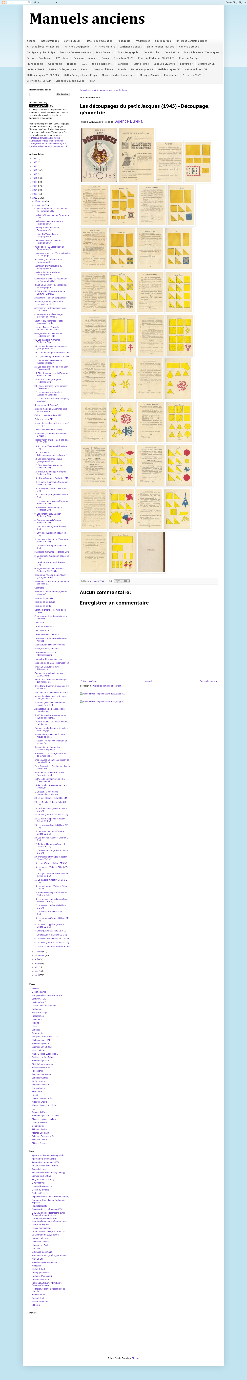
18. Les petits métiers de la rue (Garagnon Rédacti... (48, 460)
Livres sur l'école (103, 69)
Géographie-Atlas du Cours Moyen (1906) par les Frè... (50, 576)
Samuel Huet (38, 1298)
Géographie (55, 63)
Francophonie (35, 63)
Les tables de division (44, 626)
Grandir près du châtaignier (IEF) (47, 1209)
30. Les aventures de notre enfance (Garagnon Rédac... (50, 347)
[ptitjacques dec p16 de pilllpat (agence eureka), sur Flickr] (94, 356)
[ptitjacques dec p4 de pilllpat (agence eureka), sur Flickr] (94, 225)
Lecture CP (186, 63)
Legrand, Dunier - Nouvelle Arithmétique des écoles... (47, 328)
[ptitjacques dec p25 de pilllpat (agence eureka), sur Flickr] (122, 442)
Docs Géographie (128, 52)
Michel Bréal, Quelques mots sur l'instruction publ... (49, 773)
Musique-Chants (149, 75)
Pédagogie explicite (41, 1273)
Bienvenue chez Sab (41, 1176)
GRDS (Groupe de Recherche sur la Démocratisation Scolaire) (48, 1214)
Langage (123, 63)
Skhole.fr (36, 1305)
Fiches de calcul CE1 (44, 419)
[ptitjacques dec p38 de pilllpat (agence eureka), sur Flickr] (151, 572)
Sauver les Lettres (40, 1301)
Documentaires (39, 992)
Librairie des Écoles (41, 1245)
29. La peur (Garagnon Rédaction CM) (52, 353)
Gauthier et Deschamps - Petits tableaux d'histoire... (48, 322)
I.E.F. (84, 63)
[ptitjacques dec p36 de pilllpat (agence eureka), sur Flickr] (94, 572)
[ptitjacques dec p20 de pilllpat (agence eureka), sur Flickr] (94, 399)
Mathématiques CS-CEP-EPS (43, 75)
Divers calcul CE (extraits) (46, 405)
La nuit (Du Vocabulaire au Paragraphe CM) (46, 229)
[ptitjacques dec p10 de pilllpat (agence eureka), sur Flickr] (150, 269)
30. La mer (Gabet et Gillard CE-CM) (51, 798)
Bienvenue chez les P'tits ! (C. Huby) (48, 1172)
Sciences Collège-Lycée (70, 80)
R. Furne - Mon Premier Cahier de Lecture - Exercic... (49, 292)
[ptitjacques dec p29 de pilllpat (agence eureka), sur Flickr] (122, 486)
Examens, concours (85, 58)
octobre (38, 951)
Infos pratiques (50, 40)
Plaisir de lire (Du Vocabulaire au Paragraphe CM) (49, 248)
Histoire (72, 63)
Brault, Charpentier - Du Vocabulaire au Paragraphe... (51, 286)
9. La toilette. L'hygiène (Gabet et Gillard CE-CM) (49, 925)
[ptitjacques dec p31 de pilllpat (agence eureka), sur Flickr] (179, 486)
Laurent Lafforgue (40, 1238)
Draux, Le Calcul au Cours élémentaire (46, 668)
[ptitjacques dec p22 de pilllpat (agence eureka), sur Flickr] (149, 399)
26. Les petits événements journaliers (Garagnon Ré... (51, 368)
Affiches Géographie (77, 46)
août (37, 959)
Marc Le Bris (37, 1259)
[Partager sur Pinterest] (128, 581)
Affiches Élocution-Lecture (43, 46)
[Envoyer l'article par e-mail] (110, 581)
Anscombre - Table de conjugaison (50, 298)
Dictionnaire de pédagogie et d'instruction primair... (47, 748)
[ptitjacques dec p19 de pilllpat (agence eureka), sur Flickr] (180, 356)
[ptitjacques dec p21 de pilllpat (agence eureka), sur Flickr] (121, 399)
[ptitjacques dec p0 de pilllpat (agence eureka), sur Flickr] (99, 182)
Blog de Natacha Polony (43, 1179)
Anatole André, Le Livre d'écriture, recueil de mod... (49, 735)
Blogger (135, 1358)
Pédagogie (124, 40)
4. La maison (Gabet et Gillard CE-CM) (52, 946)
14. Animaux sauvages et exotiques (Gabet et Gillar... (50, 894)
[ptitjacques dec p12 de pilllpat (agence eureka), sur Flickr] (94, 312)
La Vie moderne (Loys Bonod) (45, 1235)
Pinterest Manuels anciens (191, 40)
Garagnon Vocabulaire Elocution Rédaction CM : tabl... (49, 334)
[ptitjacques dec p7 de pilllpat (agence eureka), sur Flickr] (181, 225)
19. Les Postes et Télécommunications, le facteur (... (51, 453)
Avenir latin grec (39, 1169)
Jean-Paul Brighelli (40, 1224)
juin (37, 967)
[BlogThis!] (119, 581)
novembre (40, 205)
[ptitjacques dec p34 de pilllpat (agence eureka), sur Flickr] (149, 529)
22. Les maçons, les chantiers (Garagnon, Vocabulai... (47, 393)
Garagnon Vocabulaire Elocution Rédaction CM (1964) (49, 569)
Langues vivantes (164, 63)
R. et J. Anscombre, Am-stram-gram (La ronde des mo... (50, 716)
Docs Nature (171, 52)
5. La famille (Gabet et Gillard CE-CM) (51, 943)
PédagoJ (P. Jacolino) (42, 1276)
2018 (35, 174)
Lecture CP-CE (206, 63)
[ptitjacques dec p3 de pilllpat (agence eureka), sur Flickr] (197, 182)
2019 (35, 170)
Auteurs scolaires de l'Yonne (45, 1166)
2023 (35, 162)
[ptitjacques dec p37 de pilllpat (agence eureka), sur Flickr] (122, 572)
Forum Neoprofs (39, 1206)
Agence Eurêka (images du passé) (48, 1155)
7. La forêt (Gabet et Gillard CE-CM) (50, 935)
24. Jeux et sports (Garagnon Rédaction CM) (47, 380)
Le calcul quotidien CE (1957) (48, 430)
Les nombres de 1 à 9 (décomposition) (52, 663)
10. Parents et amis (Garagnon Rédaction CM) (48, 508)
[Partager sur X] (122, 581)
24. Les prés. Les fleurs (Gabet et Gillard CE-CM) (49, 832)
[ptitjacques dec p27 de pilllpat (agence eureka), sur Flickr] (179, 442)
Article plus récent (89, 681)
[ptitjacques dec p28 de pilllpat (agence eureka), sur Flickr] (94, 486)
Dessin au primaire (40, 1190)
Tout (92, 80)
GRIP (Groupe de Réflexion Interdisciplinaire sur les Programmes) (49, 1219)
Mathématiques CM (196, 69)
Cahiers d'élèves (189, 46)
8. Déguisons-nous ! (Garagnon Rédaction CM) (48, 521)
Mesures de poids (42, 606)
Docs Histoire (151, 52)
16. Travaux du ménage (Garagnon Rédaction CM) (50, 473)
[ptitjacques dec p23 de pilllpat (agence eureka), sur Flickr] (177, 399)
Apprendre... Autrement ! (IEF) (45, 1162)
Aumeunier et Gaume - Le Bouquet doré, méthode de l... (50, 697)
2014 (35, 190)
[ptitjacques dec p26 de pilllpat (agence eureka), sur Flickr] (151, 442)
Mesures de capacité (43, 598)
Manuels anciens (87, 19)
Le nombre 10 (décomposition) (48, 659)
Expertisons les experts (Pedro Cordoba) (50, 1197)
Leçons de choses (40, 1242)
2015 (35, 186)
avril (37, 975)
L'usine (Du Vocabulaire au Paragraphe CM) (46, 235)
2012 (35, 198)
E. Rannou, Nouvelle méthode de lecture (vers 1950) (49, 704)
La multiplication (41, 630)
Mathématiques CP (142, 69)
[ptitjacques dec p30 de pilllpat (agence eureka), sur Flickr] (150, 486)
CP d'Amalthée (39, 1183)
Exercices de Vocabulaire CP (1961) (51, 692)
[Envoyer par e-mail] (116, 581)
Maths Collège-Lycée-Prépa (80, 75)
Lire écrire (36, 1248)
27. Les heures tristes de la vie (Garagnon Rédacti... (48, 361)
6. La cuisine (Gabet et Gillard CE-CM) (51, 939)
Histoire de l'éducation (99, 40)
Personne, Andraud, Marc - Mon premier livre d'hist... (48, 302)
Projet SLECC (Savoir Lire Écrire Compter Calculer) (47, 1284)
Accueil (31, 40)
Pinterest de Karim (40, 1279)
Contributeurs (72, 40)
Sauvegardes (163, 40)
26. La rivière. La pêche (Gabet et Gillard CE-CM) (49, 820)
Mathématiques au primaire (44, 1262)
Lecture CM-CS (35, 69)
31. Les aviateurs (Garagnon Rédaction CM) (47, 341)
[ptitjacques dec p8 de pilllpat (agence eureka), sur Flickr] (94, 269)
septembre (40, 955)
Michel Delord (38, 1269)
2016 (35, 182)
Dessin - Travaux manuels (75, 52)
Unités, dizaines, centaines (46, 648)
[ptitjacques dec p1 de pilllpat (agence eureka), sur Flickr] (136, 182)
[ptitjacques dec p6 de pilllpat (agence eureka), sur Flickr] (152, 225)
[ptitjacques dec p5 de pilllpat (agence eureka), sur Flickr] (123, 225)
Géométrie (39, 588)
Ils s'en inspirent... (102, 63)
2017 (35, 178)
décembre (40, 201)
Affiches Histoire (105, 46)
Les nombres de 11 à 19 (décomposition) (45, 654)
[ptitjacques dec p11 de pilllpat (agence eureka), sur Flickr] (178, 269)
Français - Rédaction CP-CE (117, 58)
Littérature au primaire (42, 1252)
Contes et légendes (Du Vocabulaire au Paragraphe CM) (51, 210)
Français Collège (189, 58)
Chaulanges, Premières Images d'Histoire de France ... (48, 315)
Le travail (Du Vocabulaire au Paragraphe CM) (47, 241)
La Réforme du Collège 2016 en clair (49, 1231)
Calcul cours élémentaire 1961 (48, 415)
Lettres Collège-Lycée (62, 69)
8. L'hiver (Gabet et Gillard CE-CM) (50, 931)
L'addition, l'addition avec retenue (49, 645)
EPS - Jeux (62, 58)
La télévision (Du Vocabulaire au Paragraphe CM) (49, 222)
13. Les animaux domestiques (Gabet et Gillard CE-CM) (51, 900)
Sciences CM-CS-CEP (39, 80)
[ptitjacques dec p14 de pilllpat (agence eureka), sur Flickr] (150, 312)
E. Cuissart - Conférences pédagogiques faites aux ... (47, 793)
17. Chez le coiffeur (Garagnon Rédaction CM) (48, 466)
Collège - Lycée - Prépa (41, 52)
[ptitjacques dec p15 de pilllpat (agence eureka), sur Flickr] (178, 312)
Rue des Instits (38, 1294)
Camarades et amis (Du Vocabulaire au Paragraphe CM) (51, 280)
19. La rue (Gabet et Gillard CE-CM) (50, 863)
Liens (84, 69)
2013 (35, 194)
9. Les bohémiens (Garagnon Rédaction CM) (47, 515)
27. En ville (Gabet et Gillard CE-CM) (51, 815)
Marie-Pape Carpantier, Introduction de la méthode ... (50, 754)
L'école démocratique (42, 1228)
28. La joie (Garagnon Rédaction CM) (51, 356)
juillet (37, 963)
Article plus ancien (208, 681)
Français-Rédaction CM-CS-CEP (156, 58)
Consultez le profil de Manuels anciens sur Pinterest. (104, 90)
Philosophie (171, 75)
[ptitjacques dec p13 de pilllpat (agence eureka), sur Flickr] (122, 312)
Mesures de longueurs (44, 602)
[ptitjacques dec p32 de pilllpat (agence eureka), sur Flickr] (94, 529)
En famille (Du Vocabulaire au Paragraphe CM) (48, 260)
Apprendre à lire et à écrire (44, 1159)
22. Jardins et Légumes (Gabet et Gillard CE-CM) (49, 845)
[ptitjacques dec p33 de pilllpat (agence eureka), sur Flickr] (121, 529)
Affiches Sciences (131, 46)
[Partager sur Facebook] (125, 581)
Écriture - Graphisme (39, 58)
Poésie (122, 69)
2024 (35, 158)
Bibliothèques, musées (160, 46)
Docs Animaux (104, 52)
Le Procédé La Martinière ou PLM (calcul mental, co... (49, 780)
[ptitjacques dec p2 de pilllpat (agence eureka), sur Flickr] (169, 182)
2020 (35, 166)
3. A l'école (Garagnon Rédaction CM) (51, 552)
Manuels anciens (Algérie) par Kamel (49, 1255)
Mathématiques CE (169, 69)
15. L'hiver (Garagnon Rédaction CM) (51, 478)
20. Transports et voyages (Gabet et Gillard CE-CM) (50, 858)
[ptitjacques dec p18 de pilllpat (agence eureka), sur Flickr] (151, 356)
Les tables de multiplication (46, 634)
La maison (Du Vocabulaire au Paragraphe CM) (48, 267)
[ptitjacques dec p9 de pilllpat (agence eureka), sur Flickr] (122, 269)
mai (37, 971)
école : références (40, 1193)
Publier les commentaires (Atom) (107, 686)
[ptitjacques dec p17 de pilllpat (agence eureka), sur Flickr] (122, 356)
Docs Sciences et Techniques (201, 52)
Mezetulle (36, 1266)
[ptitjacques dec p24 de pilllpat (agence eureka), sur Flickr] (94, 442)
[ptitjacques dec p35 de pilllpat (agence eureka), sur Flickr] (177, 529)
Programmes (142, 40)
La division (39, 623)
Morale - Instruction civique (118, 75)
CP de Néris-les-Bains (42, 1186)
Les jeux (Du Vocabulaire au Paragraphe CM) (47, 273)
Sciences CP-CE (192, 75)
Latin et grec (141, 63)
